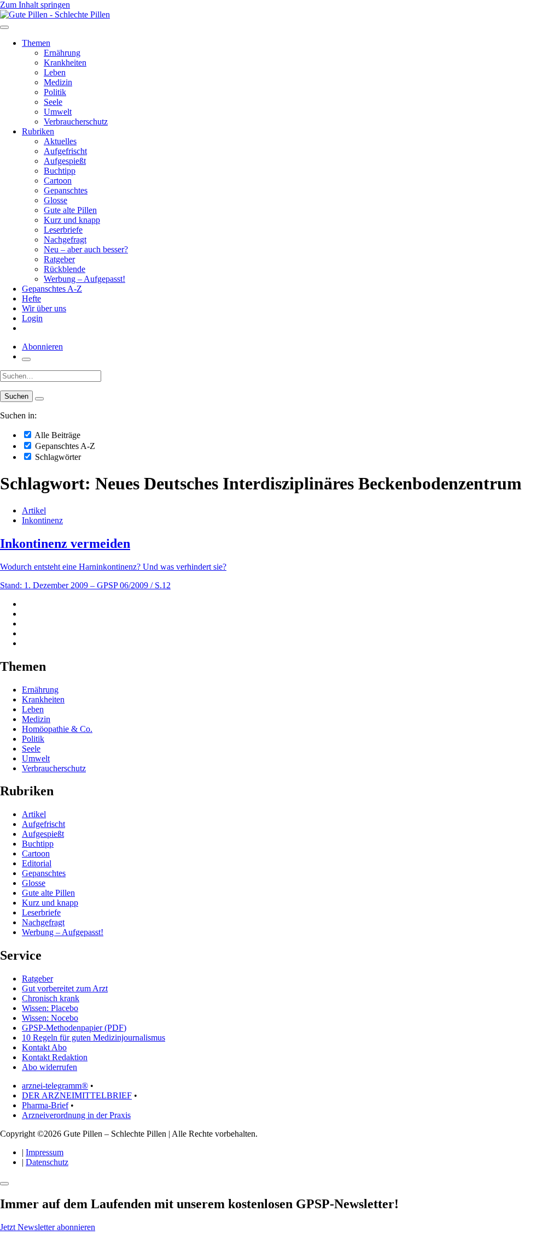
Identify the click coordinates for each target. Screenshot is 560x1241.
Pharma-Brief (45, 1105)
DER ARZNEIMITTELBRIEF (77, 1095)
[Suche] (26, 359)
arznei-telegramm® (55, 1085)
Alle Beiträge (56, 435)
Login (32, 318)
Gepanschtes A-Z (52, 288)
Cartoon (58, 180)
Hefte (31, 298)
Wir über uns (44, 308)
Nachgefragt (65, 239)
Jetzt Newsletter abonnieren (47, 1227)
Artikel (34, 510)
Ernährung (62, 52)
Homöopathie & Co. (57, 729)
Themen (36, 43)
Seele (53, 102)
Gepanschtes (66, 190)
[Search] (39, 398)
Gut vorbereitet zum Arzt (65, 988)
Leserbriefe (63, 229)
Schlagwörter (57, 457)
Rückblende (64, 269)
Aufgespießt (65, 161)
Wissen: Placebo (50, 1008)
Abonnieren (42, 346)
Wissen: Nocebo (50, 1018)
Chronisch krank (50, 998)
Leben (55, 72)
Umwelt (58, 111)
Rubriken (38, 131)
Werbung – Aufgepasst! (84, 278)
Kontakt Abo (44, 1047)
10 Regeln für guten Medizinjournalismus (93, 1037)
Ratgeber (59, 259)
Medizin (58, 82)
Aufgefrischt (65, 151)
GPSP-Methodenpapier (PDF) (74, 1027)
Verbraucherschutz (76, 121)
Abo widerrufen (49, 1067)
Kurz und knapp (72, 219)
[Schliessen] (4, 1183)
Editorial (36, 863)
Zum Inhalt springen (35, 4)
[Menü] (4, 27)
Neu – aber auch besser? (86, 249)
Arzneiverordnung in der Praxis (76, 1115)
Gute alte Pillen (70, 210)
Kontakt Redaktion (55, 1057)
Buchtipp (59, 170)
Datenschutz (47, 1162)
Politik (55, 92)
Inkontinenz (42, 520)
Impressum (44, 1152)
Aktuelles (60, 141)
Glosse (55, 200)
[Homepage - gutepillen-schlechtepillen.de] (55, 14)
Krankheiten (65, 62)
